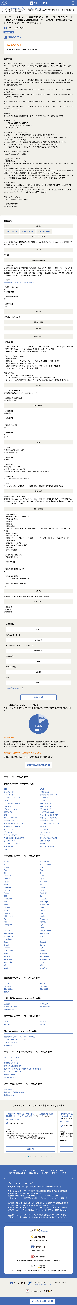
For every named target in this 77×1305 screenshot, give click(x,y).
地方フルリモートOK (11, 1057)
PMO (6, 800)
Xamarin (7, 971)
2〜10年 (43, 1021)
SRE (5, 815)
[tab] (28, 1156)
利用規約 (45, 1173)
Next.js (42, 910)
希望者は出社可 (9, 1074)
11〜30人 (43, 983)
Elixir (42, 884)
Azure (42, 870)
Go (41, 896)
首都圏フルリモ (9, 32)
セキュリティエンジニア (49, 818)
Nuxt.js (42, 913)
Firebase (7, 890)
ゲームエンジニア (11, 231)
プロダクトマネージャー (13, 797)
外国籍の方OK (9, 1095)
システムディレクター (48, 820)
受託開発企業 (45, 1006)
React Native (9, 930)
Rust (42, 936)
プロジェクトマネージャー (49, 795)
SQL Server (8, 950)
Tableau (7, 956)
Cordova (7, 878)
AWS (5, 870)
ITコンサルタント (46, 792)
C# (5, 873)
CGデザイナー (9, 812)
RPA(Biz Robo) (45, 930)
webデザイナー (45, 803)
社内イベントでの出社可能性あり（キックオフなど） (23, 1069)
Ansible (43, 867)
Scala (6, 942)
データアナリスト (10, 841)
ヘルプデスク (9, 846)
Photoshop (44, 919)
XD (41, 971)
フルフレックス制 (10, 1042)
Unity (42, 962)
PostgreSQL (8, 924)
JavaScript (44, 901)
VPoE (42, 789)
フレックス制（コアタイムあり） (16, 1039)
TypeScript (8, 962)
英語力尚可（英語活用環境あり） (16, 1092)
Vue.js (6, 968)
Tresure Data (45, 959)
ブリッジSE (44, 800)
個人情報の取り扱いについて (43, 1284)
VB (5, 965)
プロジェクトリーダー (12, 803)
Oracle (42, 916)
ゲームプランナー (44, 231)
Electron (7, 884)
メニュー (73, 4)
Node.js (7, 913)
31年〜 (42, 1024)
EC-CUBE (43, 881)
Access (6, 861)
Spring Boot (8, 948)
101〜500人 (8, 989)
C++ (41, 873)
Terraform (8, 959)
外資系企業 (44, 1004)
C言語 (42, 878)
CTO (5, 789)
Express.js (8, 887)
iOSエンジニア (45, 826)
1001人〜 (7, 992)
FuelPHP (43, 893)
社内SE (42, 843)
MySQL (7, 910)
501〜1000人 (45, 989)
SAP (41, 939)
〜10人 (6, 983)
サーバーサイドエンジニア (13, 823)
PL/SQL (43, 922)
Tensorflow (44, 956)
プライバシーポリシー (60, 1173)
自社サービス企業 (10, 1006)
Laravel (7, 907)
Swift (6, 953)
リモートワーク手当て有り (13, 1071)
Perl (5, 919)
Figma (42, 887)
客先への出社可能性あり (13, 1066)
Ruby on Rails (9, 936)
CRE (5, 849)
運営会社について (57, 1170)
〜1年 (6, 1021)
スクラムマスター (46, 797)
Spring (42, 945)
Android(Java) (45, 864)
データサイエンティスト (49, 838)
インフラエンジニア (47, 812)
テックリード (9, 792)
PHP (5, 922)
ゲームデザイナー (27, 231)
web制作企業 (9, 1009)
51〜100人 (44, 986)
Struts (42, 950)
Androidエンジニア (11, 829)
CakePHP (7, 876)
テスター (43, 835)
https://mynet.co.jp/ (13, 688)
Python (43, 924)
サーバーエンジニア (11, 818)
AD (5, 864)
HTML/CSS (8, 899)
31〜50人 (7, 986)
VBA (41, 965)
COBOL (43, 876)
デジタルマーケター (11, 809)
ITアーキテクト (9, 795)
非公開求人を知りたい (37, 764)
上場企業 (7, 1004)
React (42, 927)
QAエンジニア (45, 832)
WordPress (44, 968)
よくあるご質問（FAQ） (18, 1170)
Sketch (6, 945)
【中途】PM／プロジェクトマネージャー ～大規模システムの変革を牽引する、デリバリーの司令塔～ (29, 1115)
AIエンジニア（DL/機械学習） (15, 838)
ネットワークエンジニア (49, 815)
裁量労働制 (8, 1045)
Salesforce (8, 939)
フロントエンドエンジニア (49, 823)
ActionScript (44, 861)
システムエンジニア (11, 820)
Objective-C (8, 916)
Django (6, 881)
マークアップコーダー (12, 826)
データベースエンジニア (13, 843)
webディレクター (46, 806)
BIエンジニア (45, 841)
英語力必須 (8, 1089)
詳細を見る (30, 1149)
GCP (5, 896)
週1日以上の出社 (10, 1077)
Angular (7, 867)
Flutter (6, 893)
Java (6, 901)
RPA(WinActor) (45, 933)
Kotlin (6, 904)
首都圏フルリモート (11, 1063)
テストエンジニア (10, 835)
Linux (42, 907)
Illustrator (43, 899)
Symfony (43, 953)
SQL (41, 948)
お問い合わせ (33, 1173)
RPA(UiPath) (8, 933)
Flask (42, 890)
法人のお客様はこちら (17, 1173)
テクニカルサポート (47, 846)
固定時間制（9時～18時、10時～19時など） (20, 282)
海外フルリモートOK (11, 1060)
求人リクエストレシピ (39, 1170)
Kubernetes (44, 904)
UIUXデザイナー (10, 806)
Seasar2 (43, 942)
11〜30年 (7, 1024)
